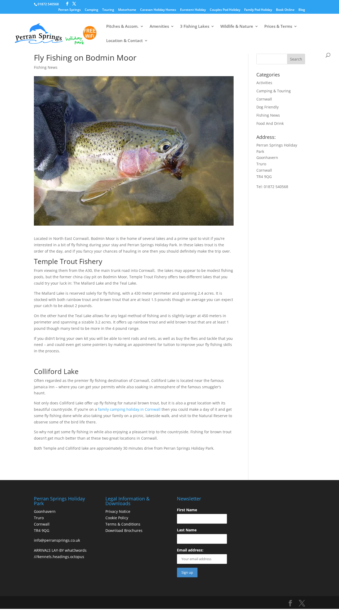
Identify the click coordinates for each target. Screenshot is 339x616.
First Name (187, 509)
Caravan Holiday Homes (158, 10)
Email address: (190, 550)
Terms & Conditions (122, 524)
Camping (91, 10)
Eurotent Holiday (193, 10)
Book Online (285, 10)
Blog (301, 10)
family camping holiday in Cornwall (129, 409)
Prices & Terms (278, 26)
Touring (108, 10)
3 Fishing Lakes (194, 26)
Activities (264, 82)
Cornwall (264, 99)
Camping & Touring (273, 90)
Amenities (159, 26)
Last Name (187, 529)
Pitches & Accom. (122, 26)
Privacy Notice (117, 511)
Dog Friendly (267, 106)
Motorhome (127, 10)
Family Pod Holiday (258, 10)
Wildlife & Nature (236, 26)
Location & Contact (124, 41)
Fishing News (45, 67)
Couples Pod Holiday (225, 10)
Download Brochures (123, 530)
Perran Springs (69, 10)
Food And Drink (270, 123)
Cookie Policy (116, 517)
